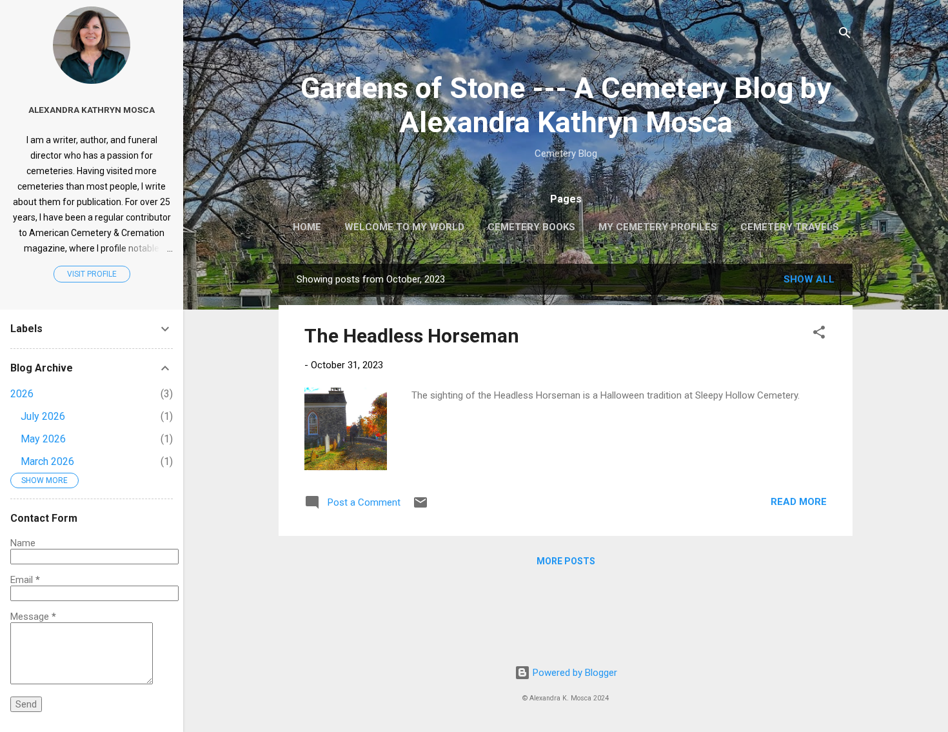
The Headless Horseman (411, 335)
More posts (566, 561)
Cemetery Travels (789, 227)
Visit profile (92, 274)
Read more (799, 502)
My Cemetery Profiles (657, 227)
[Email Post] (420, 507)
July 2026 (43, 416)
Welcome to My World (404, 227)
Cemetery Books (531, 227)
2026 (22, 394)
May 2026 (43, 439)
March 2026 (47, 461)
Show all (809, 279)
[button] (819, 334)
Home (307, 227)
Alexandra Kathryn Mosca (91, 109)
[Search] (845, 35)
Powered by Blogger (573, 672)
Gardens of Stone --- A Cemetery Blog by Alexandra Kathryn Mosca (566, 105)
